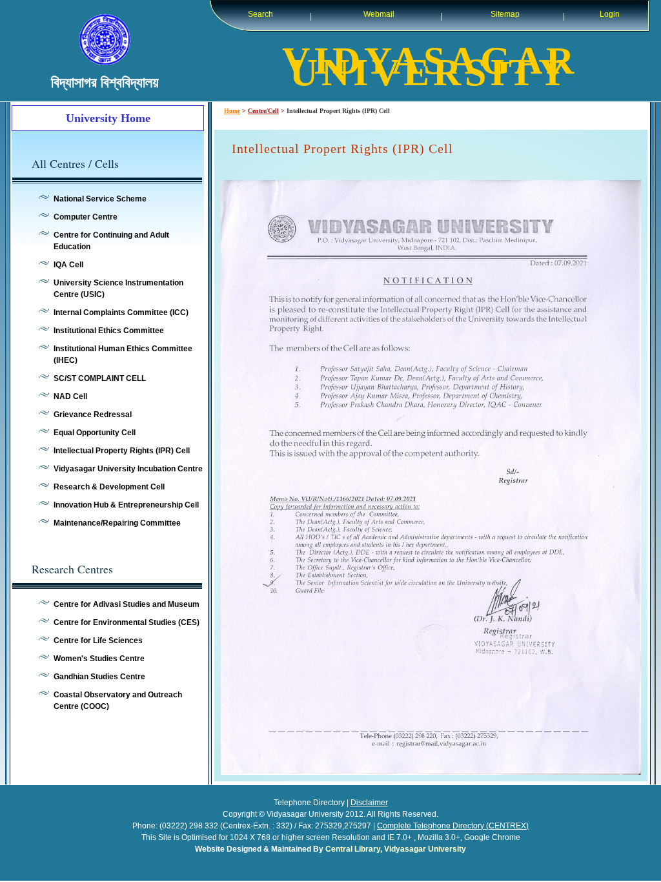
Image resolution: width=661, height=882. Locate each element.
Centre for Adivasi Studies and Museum (126, 604)
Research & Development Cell (109, 486)
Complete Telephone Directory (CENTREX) (453, 825)
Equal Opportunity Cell (95, 432)
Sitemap (505, 14)
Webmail (378, 14)
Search (260, 14)
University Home (108, 118)
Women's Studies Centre (99, 658)
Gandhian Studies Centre (99, 676)
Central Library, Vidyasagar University (395, 849)
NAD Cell (70, 396)
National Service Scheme (100, 198)
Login (610, 14)
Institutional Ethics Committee (109, 330)
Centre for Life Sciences (98, 640)
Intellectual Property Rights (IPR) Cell (122, 450)
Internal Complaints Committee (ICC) (121, 312)
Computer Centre (85, 216)
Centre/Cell (263, 110)
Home (232, 110)
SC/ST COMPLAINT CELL (100, 378)
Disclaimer (369, 802)
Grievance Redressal (93, 414)
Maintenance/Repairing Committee (117, 523)
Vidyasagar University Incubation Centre (128, 468)
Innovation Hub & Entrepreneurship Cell (126, 504)
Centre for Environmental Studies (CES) (126, 622)
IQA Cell (68, 264)
